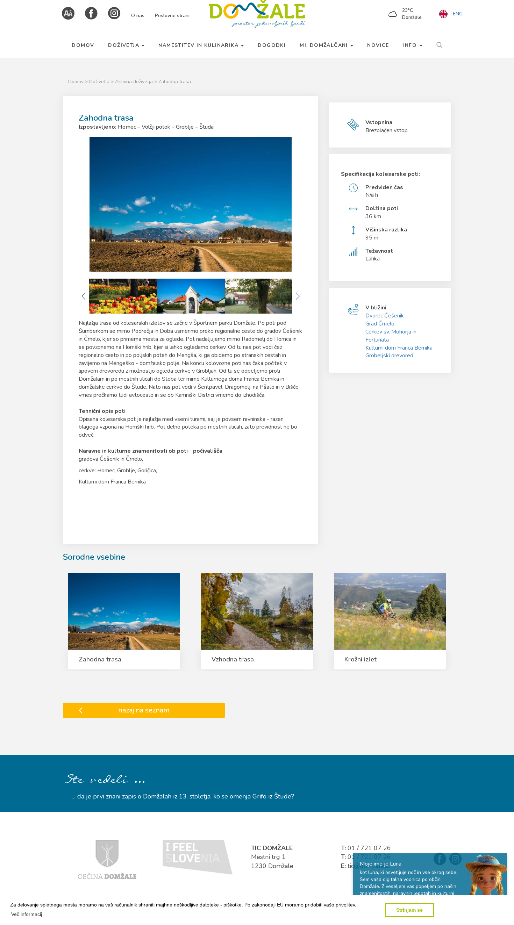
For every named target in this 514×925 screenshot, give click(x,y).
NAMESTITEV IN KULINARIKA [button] (199, 45)
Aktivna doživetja (134, 81)
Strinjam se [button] (409, 910)
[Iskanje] (439, 44)
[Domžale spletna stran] (107, 859)
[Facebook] (91, 12)
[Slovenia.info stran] (198, 857)
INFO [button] (411, 45)
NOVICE (378, 45)
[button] (26, 914)
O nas (137, 15)
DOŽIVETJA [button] (124, 45)
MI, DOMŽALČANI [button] (325, 45)
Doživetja (100, 81)
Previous (83, 296)
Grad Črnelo (379, 324)
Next (297, 296)
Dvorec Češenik (384, 316)
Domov (76, 81)
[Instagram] (114, 12)
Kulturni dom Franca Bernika (399, 348)
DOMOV (83, 45)
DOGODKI (272, 45)
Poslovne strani (172, 15)
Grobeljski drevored (389, 355)
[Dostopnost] (68, 12)
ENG (458, 13)
